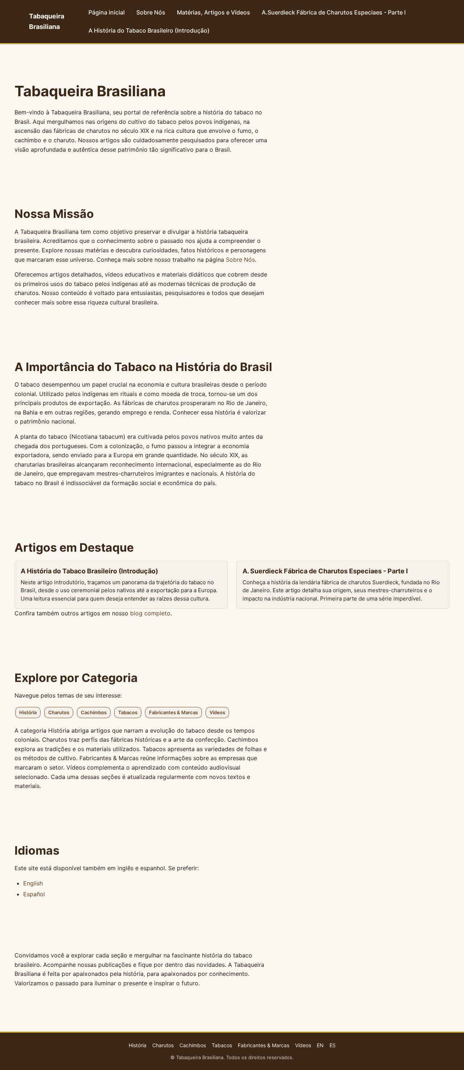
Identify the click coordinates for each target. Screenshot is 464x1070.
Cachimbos (94, 712)
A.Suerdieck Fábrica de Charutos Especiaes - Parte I (334, 12)
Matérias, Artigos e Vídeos (213, 12)
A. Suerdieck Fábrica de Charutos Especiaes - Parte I (325, 571)
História (28, 712)
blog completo (150, 613)
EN (320, 1045)
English (33, 883)
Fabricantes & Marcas (173, 712)
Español (34, 894)
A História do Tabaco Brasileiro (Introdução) (149, 30)
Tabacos (127, 712)
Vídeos (217, 712)
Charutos (58, 712)
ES (333, 1045)
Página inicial (106, 12)
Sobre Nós (150, 12)
